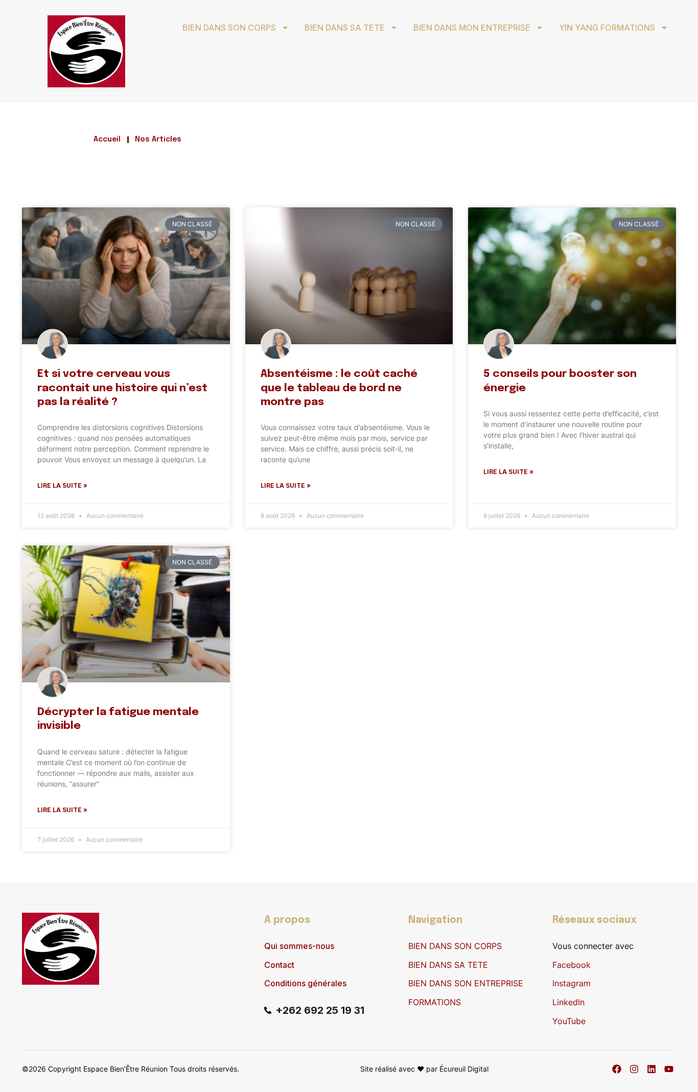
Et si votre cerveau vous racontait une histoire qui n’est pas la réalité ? (122, 388)
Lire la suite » (62, 485)
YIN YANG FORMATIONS (607, 27)
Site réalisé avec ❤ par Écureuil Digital (424, 1068)
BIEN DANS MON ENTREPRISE (471, 27)
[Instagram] (634, 1069)
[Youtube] (668, 1069)
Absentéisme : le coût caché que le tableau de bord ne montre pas (339, 388)
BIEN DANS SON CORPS (229, 27)
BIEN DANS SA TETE (345, 27)
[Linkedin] (651, 1069)
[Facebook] (617, 1069)
